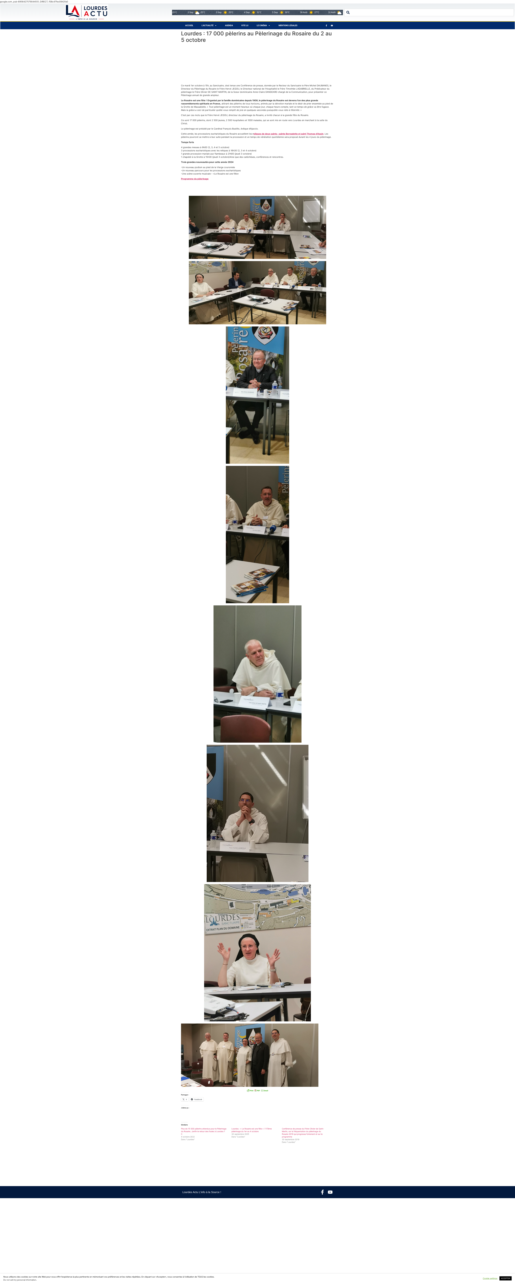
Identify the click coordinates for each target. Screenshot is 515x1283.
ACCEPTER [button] (505, 1278)
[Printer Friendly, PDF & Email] (257, 1090)
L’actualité (207, 25)
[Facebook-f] (322, 1192)
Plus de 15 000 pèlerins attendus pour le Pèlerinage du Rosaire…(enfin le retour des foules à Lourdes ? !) (203, 1131)
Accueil (189, 25)
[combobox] (429, 12)
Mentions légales (288, 25)
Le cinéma (262, 25)
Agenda (229, 25)
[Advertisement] (257, 64)
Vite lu (244, 25)
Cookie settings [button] (490, 1278)
